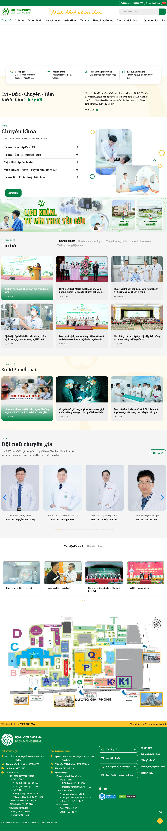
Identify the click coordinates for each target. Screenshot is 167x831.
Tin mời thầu (147, 772)
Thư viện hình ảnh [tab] (74, 546)
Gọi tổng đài (20, 72)
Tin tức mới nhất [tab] (66, 240)
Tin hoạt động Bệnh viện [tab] (70, 245)
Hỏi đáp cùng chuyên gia (101, 72)
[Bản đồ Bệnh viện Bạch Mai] (83, 658)
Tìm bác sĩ (157, 453)
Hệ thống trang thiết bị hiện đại (60, 588)
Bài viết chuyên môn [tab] (141, 241)
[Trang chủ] (16, 11)
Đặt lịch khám (154, 3)
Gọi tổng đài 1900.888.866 (132, 3)
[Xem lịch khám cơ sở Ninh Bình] (150, 214)
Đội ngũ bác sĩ (147, 760)
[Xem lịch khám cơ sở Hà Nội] (123, 214)
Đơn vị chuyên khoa (150, 754)
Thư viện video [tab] (95, 546)
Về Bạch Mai (147, 747)
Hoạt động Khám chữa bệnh (100, 588)
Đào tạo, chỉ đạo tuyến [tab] (90, 241)
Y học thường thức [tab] (116, 241)
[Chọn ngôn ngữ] (164, 3)
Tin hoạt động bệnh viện (153, 766)
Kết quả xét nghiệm (136, 72)
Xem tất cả (13, 193)
